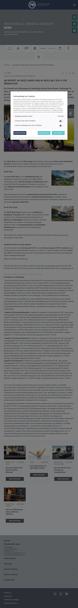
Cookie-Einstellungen (19, 133)
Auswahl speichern (44, 133)
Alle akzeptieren (58, 133)
